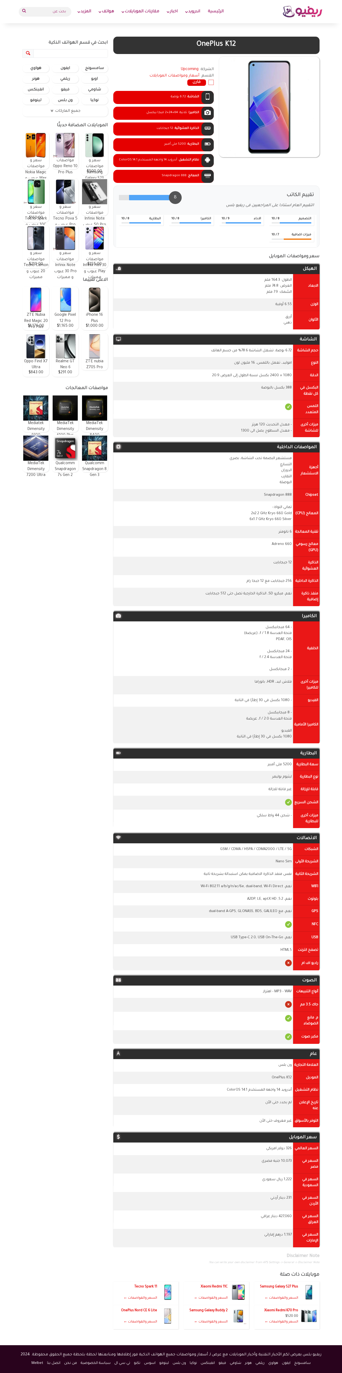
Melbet (37, 1363)
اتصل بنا (53, 1363)
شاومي (94, 90)
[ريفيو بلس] (303, 11)
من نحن (70, 1363)
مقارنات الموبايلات (142, 11)
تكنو (137, 1363)
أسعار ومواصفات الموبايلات (174, 76)
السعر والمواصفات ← (281, 1298)
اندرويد (194, 11)
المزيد (86, 11)
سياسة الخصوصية (96, 1363)
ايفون (65, 68)
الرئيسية (216, 11)
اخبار (174, 11)
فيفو (65, 90)
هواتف (108, 11)
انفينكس (36, 90)
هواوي (35, 68)
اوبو (94, 79)
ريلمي (65, 79)
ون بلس (65, 100)
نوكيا (94, 100)
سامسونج (94, 68)
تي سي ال (122, 1363)
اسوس (150, 1363)
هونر (36, 79)
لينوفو (35, 100)
